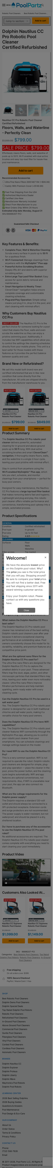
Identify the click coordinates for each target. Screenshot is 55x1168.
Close (26, 610)
